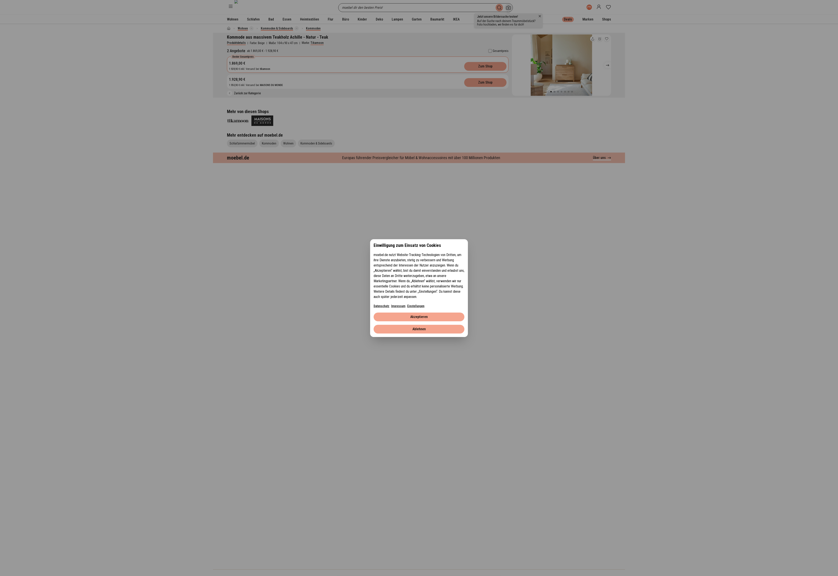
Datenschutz (381, 306)
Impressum (398, 306)
